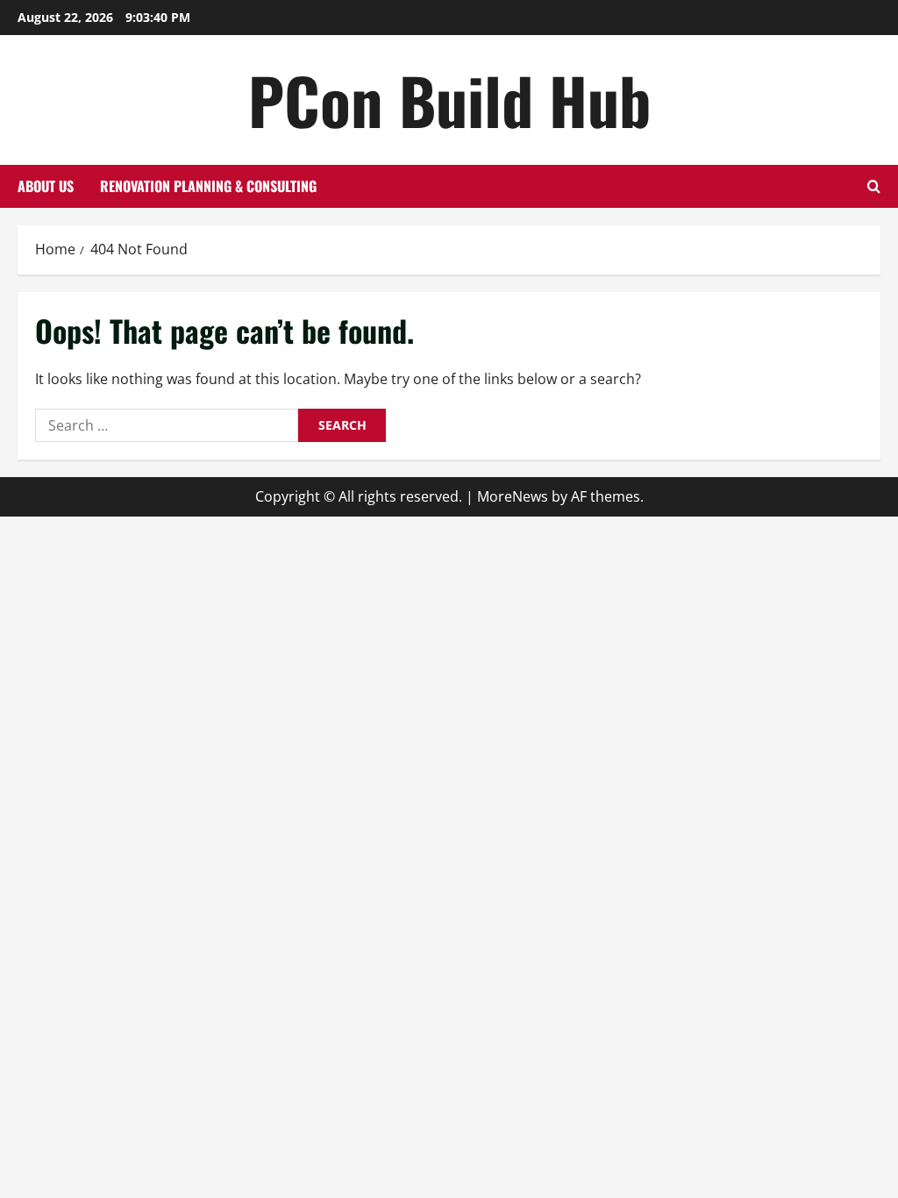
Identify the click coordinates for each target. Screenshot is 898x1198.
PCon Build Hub (449, 99)
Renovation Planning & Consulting (208, 185)
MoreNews (512, 496)
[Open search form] (873, 186)
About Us (46, 185)
